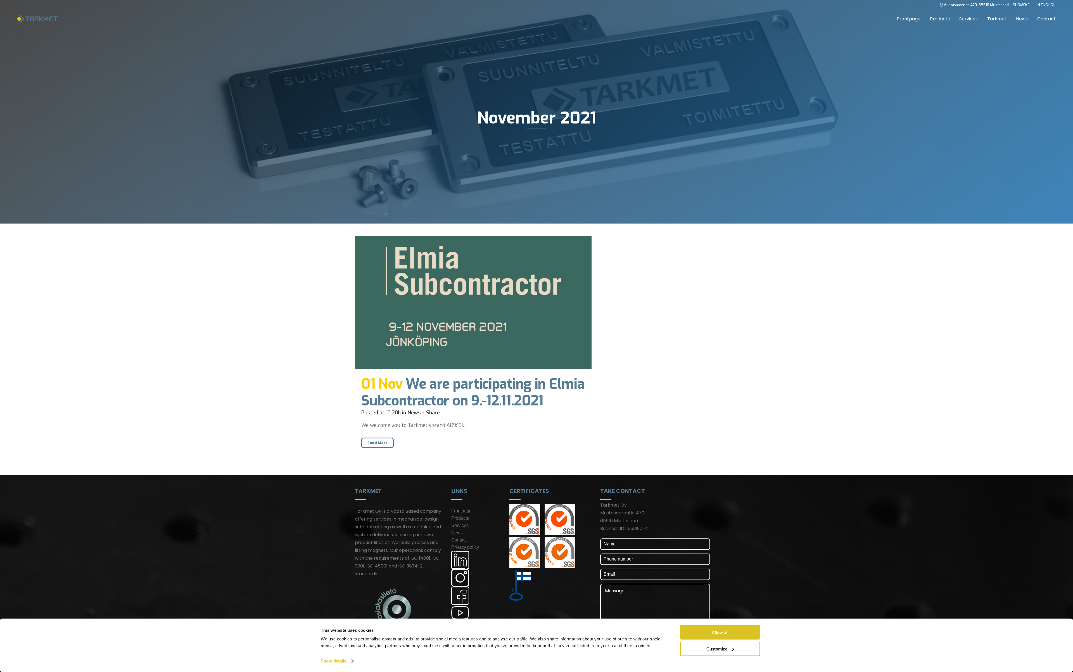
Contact (459, 540)
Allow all (720, 632)
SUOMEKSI (1022, 5)
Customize (716, 648)
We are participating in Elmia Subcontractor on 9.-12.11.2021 (472, 392)
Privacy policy (465, 547)
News (414, 412)
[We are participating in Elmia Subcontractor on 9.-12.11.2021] (473, 302)
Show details (333, 661)
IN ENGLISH (1046, 5)
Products (460, 518)
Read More (377, 442)
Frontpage (461, 511)
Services (460, 525)
